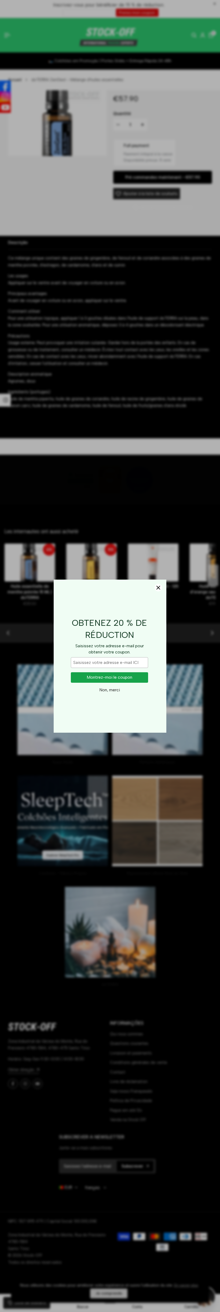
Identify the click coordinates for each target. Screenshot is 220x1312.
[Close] (158, 587)
